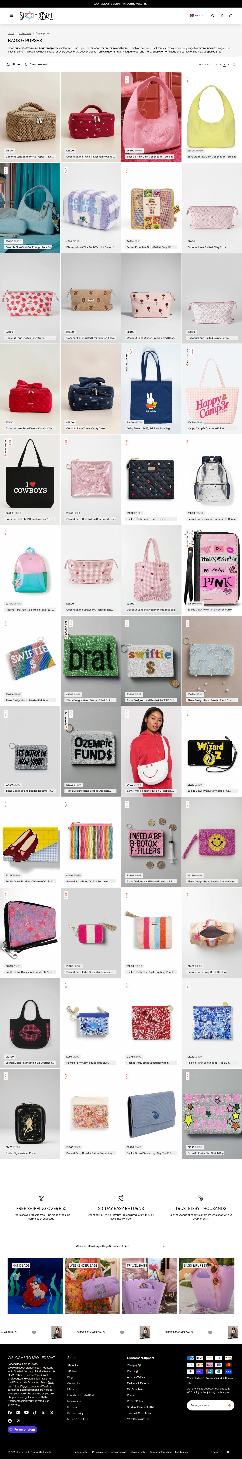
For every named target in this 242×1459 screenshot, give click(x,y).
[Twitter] (43, 1412)
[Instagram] (18, 1412)
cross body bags (184, 48)
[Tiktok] (35, 1412)
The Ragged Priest (26, 1386)
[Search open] (212, 15)
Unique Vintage (112, 51)
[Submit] (229, 1405)
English (215, 1452)
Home (11, 33)
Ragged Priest (131, 51)
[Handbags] (35, 1286)
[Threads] (51, 1412)
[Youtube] (26, 1412)
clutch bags (217, 48)
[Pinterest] (10, 1421)
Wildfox (46, 1386)
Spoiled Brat (22, 1452)
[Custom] (18, 1421)
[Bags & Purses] (206, 1286)
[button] (36, 64)
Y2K (13, 1375)
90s (26, 1375)
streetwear (35, 1375)
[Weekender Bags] (92, 1286)
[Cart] (231, 15)
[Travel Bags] (149, 1286)
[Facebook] (10, 1412)
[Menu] (11, 15)
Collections (25, 33)
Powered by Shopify (40, 1452)
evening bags (27, 51)
